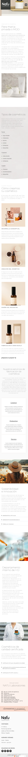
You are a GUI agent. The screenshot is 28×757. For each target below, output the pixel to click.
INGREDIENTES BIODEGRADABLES (11, 519)
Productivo (14, 421)
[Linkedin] (2, 751)
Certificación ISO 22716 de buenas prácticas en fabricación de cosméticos (14, 668)
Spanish (17, 756)
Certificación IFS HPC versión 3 (10, 672)
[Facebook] (5, 751)
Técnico (13, 439)
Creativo (14, 403)
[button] (26, 5)
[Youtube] (10, 751)
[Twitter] (8, 751)
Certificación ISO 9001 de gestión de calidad (14, 663)
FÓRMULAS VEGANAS (8, 524)
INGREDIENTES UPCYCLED (9, 515)
